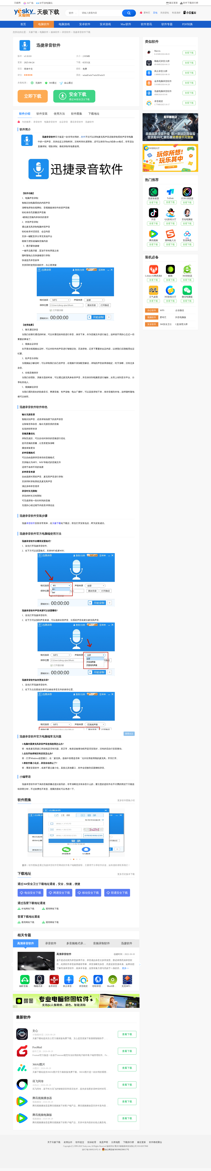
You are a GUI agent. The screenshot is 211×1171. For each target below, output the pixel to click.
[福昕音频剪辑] (25, 980)
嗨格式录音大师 (40, 986)
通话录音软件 (76, 122)
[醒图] (170, 270)
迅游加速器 (153, 198)
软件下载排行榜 (190, 3)
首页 (23, 24)
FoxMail (37, 1047)
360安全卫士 (166, 324)
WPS (162, 310)
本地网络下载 (27, 909)
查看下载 (127, 1034)
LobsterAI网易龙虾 (153, 276)
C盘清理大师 (181, 324)
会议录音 (63, 122)
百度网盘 (187, 240)
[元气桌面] (153, 291)
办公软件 (151, 310)
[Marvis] (149, 53)
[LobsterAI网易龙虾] (153, 270)
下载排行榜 (128, 1142)
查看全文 (129, 733)
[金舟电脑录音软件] (149, 83)
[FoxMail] (22, 1051)
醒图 (170, 276)
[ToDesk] (170, 192)
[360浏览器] (187, 270)
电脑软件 (43, 24)
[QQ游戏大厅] (170, 213)
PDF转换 (187, 24)
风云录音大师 (69, 986)
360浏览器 (187, 276)
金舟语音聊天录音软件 (55, 986)
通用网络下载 (52, 909)
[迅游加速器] (153, 192)
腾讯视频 (153, 240)
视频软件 (151, 317)
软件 (83, 137)
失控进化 (164, 13)
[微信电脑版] (187, 291)
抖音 (153, 219)
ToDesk (170, 198)
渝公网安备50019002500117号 (117, 1149)
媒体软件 (55, 32)
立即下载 (32, 96)
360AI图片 (38, 1064)
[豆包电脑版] (187, 213)
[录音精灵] (83, 980)
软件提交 (80, 1142)
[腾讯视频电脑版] (22, 1118)
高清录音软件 (64, 954)
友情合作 (68, 1142)
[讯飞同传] (22, 1085)
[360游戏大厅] (170, 291)
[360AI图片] (22, 1068)
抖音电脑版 (180, 317)
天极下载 (48, 12)
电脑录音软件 (50, 122)
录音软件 (66, 32)
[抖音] (153, 213)
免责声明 (103, 1142)
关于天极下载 (53, 1142)
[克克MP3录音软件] (127, 980)
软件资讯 (146, 24)
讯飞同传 (38, 1081)
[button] (140, 964)
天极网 (17, 3)
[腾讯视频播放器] (22, 1102)
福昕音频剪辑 (25, 986)
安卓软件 (84, 24)
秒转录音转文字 (99, 986)
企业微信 (179, 310)
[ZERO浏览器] (187, 192)
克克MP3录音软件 (128, 986)
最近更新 (173, 3)
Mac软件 (126, 24)
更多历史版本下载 (126, 874)
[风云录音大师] (68, 980)
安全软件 (151, 324)
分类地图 (115, 1142)
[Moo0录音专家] (113, 980)
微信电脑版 (187, 297)
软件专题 (167, 24)
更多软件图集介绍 (126, 800)
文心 (35, 1030)
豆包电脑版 (187, 219)
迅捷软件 (89, 122)
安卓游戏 (105, 24)
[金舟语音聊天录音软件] (54, 980)
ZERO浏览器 (187, 198)
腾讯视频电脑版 (42, 1114)
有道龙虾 (176, 13)
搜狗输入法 (170, 240)
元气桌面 (153, 297)
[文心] (22, 1034)
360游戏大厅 (170, 297)
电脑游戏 (64, 24)
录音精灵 (83, 986)
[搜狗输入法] (170, 234)
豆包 (155, 13)
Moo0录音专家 (113, 986)
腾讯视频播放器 (42, 1098)
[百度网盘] (187, 234)
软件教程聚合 (155, 1142)
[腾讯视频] (153, 234)
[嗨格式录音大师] (39, 980)
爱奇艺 (147, 13)
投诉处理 (91, 1142)
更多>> (125, 968)
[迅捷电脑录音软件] (149, 93)
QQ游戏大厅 (170, 219)
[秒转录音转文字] (98, 980)
